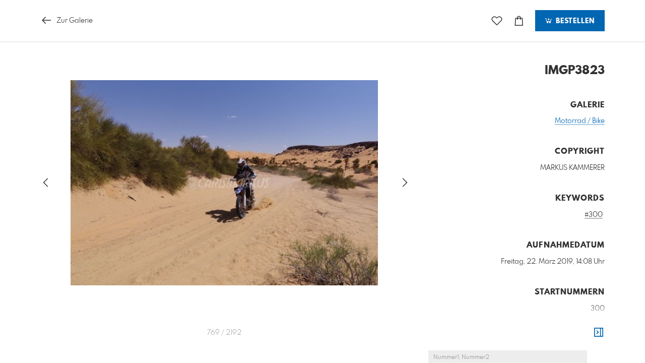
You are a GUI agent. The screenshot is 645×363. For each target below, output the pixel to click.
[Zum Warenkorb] (519, 21)
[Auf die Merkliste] (497, 21)
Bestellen (574, 21)
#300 (594, 214)
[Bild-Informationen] (599, 333)
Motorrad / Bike (580, 121)
